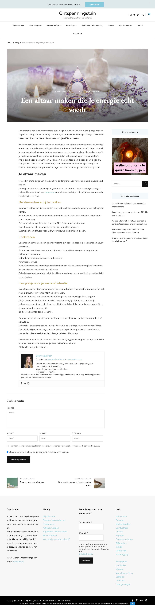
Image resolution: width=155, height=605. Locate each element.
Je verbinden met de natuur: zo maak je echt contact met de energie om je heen (129, 222)
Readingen (70, 25)
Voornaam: (85, 522)
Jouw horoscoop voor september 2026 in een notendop (130, 214)
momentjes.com (75, 359)
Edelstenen (121, 561)
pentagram (50, 192)
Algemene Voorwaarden (55, 531)
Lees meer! (18, 561)
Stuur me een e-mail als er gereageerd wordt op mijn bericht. (38, 451)
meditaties (121, 565)
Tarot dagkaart (35, 25)
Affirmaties (121, 543)
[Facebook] (21, 383)
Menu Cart (77, 34)
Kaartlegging (122, 554)
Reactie (10, 407)
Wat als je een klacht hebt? (56, 539)
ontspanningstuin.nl (55, 359)
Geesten (120, 520)
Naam (10, 433)
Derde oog (121, 550)
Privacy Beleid (50, 535)
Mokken (119, 569)
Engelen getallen (124, 539)
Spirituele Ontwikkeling (92, 25)
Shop (110, 25)
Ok (133, 603)
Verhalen (120, 576)
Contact (140, 25)
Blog (81, 91)
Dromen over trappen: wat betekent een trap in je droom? (129, 240)
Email (42, 433)
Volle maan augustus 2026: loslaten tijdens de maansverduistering (128, 231)
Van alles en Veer (124, 573)
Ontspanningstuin (77, 13)
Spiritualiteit (93, 91)
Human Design (53, 25)
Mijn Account (124, 25)
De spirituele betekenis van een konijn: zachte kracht (129, 205)
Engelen (120, 535)
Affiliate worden (51, 527)
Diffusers (120, 580)
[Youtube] (25, 383)
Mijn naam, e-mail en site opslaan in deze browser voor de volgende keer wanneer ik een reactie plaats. (55, 446)
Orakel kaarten (123, 524)
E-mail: (83, 533)
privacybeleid (85, 553)
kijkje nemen (94, 4)
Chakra (119, 531)
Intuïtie (119, 546)
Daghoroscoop (18, 25)
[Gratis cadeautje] (130, 156)
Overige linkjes (123, 584)
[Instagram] (28, 383)
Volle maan (121, 516)
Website (76, 433)
